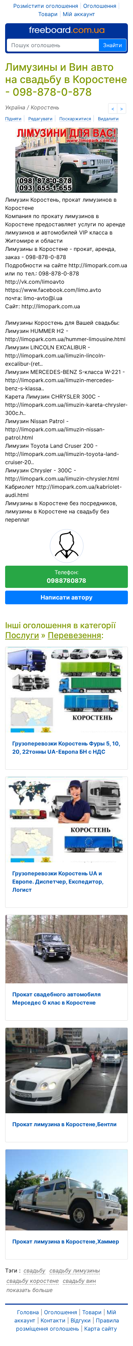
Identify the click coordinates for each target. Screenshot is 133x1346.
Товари (48, 14)
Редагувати (40, 118)
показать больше (29, 1290)
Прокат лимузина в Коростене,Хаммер (65, 1241)
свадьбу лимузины (74, 1270)
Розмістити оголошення (45, 5)
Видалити (108, 118)
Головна (28, 1312)
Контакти (53, 1320)
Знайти (112, 45)
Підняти (13, 118)
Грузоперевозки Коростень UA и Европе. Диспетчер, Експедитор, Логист (57, 881)
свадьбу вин (79, 1280)
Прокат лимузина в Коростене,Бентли (64, 1124)
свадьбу (34, 1270)
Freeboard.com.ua (66, 30)
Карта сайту (100, 1328)
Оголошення (99, 5)
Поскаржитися (75, 118)
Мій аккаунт (79, 14)
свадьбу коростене (32, 1280)
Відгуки (81, 1320)
